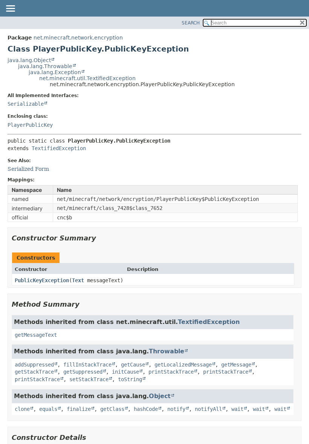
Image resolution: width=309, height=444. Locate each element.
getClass (112, 409)
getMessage (236, 365)
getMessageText (36, 335)
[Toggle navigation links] (10, 9)
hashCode (146, 409)
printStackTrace (171, 372)
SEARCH (191, 23)
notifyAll (208, 409)
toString (130, 379)
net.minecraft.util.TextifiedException (87, 78)
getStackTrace (34, 372)
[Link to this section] (101, 238)
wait (237, 409)
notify (176, 409)
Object (160, 396)
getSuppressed (82, 372)
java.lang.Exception (55, 72)
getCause (133, 365)
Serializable (26, 104)
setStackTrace (89, 379)
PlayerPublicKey (30, 125)
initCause (125, 372)
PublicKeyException (42, 280)
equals (48, 409)
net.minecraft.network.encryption (78, 38)
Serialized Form (28, 169)
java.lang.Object (29, 60)
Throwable (166, 351)
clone (22, 409)
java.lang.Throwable (45, 66)
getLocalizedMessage (183, 365)
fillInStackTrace (87, 365)
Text (78, 280)
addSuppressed (34, 365)
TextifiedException (59, 148)
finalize (79, 409)
